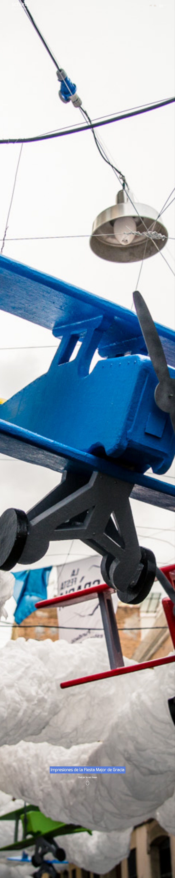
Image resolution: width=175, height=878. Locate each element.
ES (155, 6)
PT (151, 6)
